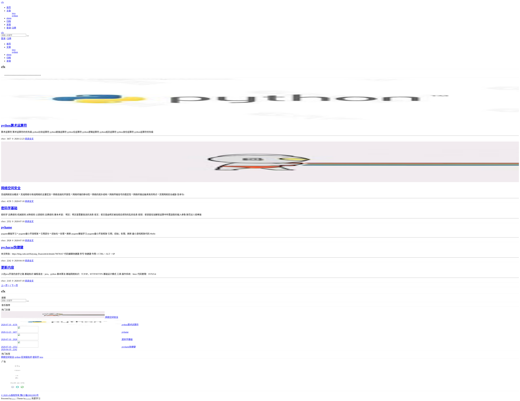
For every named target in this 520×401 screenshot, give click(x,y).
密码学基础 (9, 208)
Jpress (13, 399)
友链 (8, 24)
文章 (8, 11)
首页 (8, 7)
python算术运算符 (14, 125)
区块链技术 (26, 357)
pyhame (6, 227)
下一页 (14, 285)
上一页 (4, 285)
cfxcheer (28, 399)
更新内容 (7, 267)
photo (8, 18)
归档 (8, 21)
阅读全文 (29, 139)
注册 (14, 28)
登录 (8, 28)
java (13, 13)
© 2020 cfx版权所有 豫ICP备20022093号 (20, 395)
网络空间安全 (11, 188)
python (15, 16)
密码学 (35, 357)
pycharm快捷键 (12, 247)
